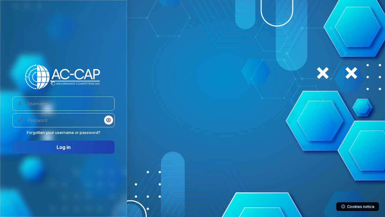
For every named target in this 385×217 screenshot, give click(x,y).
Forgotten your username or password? (63, 132)
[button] (108, 120)
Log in (64, 147)
